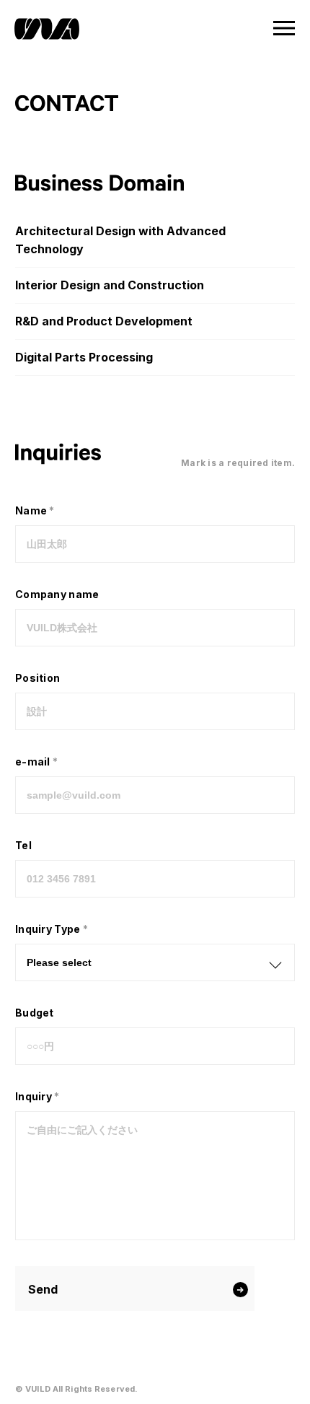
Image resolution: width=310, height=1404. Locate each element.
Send (43, 1289)
